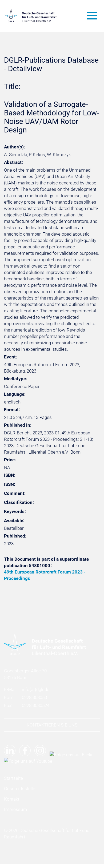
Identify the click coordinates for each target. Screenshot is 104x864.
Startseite (13, 778)
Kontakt (11, 799)
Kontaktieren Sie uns (52, 725)
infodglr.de (35, 689)
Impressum (15, 809)
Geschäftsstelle (19, 788)
